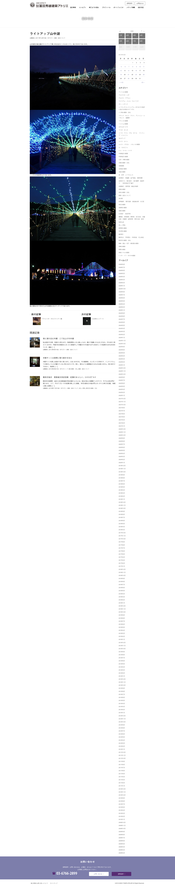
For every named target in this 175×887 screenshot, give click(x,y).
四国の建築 (122, 189)
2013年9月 (122, 688)
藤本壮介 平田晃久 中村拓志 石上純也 (131, 237)
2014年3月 (122, 670)
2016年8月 (122, 581)
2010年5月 (122, 807)
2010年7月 (122, 804)
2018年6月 (122, 520)
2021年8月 (122, 408)
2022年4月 (122, 389)
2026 (132, 31)
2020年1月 (122, 462)
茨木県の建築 (123, 231)
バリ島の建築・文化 (72, 368)
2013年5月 (122, 700)
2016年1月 (122, 603)
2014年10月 (122, 649)
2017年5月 (122, 554)
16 (136, 70)
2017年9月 (122, 542)
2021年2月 (122, 423)
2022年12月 (122, 368)
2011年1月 (122, 786)
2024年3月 (122, 331)
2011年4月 (122, 777)
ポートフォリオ (118, 7)
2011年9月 (122, 761)
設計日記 (141, 7)
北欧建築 (121, 166)
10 (140, 67)
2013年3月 (122, 706)
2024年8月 (122, 316)
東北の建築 (122, 204)
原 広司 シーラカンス (126, 175)
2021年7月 (122, 411)
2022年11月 (122, 371)
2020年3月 (122, 456)
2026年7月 (122, 267)
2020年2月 (122, 459)
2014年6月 (122, 661)
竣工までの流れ (94, 7)
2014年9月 (122, 652)
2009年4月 (122, 847)
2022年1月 (122, 395)
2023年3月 (122, 359)
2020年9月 (122, 438)
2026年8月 (122, 264)
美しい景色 (82, 388)
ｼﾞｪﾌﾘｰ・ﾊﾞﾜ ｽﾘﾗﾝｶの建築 (127, 255)
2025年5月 (122, 301)
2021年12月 (122, 398)
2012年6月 (122, 734)
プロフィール (106, 7)
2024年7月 (122, 319)
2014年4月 (122, 667)
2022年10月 (122, 374)
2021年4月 (122, 420)
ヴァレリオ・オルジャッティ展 (52, 318)
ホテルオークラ (123, 127)
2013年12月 (122, 679)
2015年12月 (122, 606)
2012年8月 (122, 728)
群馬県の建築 (123, 228)
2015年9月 (122, 615)
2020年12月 (122, 429)
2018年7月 (122, 517)
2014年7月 (122, 658)
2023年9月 (122, 347)
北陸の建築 (122, 172)
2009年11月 (122, 825)
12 (121, 70)
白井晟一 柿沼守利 (125, 214)
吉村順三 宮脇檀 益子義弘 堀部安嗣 (130, 178)
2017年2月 (122, 563)
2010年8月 (122, 801)
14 (128, 70)
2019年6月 (122, 484)
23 (136, 74)
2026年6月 (122, 270)
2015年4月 (122, 630)
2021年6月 (122, 414)
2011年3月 (122, 780)
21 (128, 74)
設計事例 (73, 7)
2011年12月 (122, 752)
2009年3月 (122, 850)
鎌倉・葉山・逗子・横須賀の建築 (128, 243)
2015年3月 (122, 633)
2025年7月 (122, 295)
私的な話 (121, 222)
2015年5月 (122, 627)
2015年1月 (122, 639)
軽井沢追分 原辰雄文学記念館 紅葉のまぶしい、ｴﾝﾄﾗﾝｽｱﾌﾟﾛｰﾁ (69, 377)
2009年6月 (122, 841)
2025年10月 (122, 289)
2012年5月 (122, 737)
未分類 (121, 198)
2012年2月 (122, 746)
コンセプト (82, 7)
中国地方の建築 (123, 153)
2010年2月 (122, 816)
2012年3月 (122, 743)
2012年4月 (122, 740)
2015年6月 (122, 624)
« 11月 (121, 82)
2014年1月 (122, 676)
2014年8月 (122, 655)
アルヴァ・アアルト (125, 98)
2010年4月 (122, 810)
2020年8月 (122, 441)
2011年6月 (122, 770)
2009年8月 (122, 834)
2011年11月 (122, 755)
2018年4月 (122, 527)
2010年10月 (122, 795)
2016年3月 (122, 597)
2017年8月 (122, 545)
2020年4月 (122, 453)
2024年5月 (122, 325)
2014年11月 (122, 645)
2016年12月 (122, 569)
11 (143, 67)
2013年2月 (122, 709)
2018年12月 (122, 502)
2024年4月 (122, 328)
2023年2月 (122, 362)
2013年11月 (122, 682)
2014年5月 (122, 664)
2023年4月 (122, 356)
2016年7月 (122, 584)
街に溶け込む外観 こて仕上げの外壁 (58, 338)
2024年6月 (122, 322)
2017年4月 (122, 557)
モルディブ (122, 138)
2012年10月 (122, 722)
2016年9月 (122, 578)
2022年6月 (122, 383)
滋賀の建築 (122, 211)
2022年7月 (122, 380)
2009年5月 (122, 844)
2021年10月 (122, 405)
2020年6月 (122, 447)
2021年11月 (122, 402)
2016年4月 (122, 594)
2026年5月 (122, 273)
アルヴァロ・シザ (124, 95)
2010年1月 (122, 819)
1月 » (142, 82)
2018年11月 (122, 505)
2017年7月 (122, 548)
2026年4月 (122, 276)
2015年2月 (122, 636)
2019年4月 (122, 490)
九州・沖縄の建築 (124, 159)
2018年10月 (122, 508)
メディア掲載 (130, 7)
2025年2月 (122, 307)
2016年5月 (122, 591)
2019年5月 (122, 487)
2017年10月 (122, 539)
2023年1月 (122, 365)
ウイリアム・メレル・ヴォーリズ (128, 101)
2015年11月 (122, 609)
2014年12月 (122, 642)
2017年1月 (122, 566)
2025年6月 (122, 298)
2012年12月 (122, 716)
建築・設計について (59, 38)
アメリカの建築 (123, 92)
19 (121, 74)
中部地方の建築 (123, 156)
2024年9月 (122, 313)
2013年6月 (122, 697)
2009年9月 (122, 831)
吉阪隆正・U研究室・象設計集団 (128, 186)
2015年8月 (122, 618)
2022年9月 (122, 377)
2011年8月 (122, 764)
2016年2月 (122, 600)
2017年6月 (122, 551)
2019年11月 (122, 469)
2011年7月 (122, 767)
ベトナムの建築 (123, 124)
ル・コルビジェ (123, 147)
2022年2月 (122, 392)
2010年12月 (122, 789)
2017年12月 (122, 533)
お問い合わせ (98, 874)
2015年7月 (122, 621)
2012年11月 (122, 719)
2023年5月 (122, 353)
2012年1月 (122, 749)
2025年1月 (122, 310)
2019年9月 (122, 475)
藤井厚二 (121, 234)
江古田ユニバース (98, 318)
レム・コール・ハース (125, 150)
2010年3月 (122, 813)
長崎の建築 (122, 246)
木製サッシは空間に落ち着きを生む (57, 358)
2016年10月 (122, 575)
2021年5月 (122, 417)
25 (143, 74)
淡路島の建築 (123, 207)
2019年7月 (122, 481)
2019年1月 (122, 499)
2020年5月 (122, 450)
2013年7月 (122, 694)
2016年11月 (122, 572)
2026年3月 (122, 280)
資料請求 (129, 3)
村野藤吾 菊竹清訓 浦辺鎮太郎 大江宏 (131, 201)
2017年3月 (122, 560)
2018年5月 (122, 523)
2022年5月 (122, 386)
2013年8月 (122, 691)
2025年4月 (122, 304)
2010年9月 (122, 798)
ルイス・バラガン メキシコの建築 (129, 144)
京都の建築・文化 (124, 163)
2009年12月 (122, 822)
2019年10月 (122, 472)
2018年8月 (122, 514)
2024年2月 (122, 334)
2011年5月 (122, 774)
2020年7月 (122, 444)
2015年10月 (122, 612)
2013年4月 (122, 703)
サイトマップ (53, 883)
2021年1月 (122, 426)
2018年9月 (122, 511)
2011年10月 (122, 758)
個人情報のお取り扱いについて (39, 883)
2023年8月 (122, 350)
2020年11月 (122, 432)
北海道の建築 (123, 169)
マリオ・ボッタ (123, 130)
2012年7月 (122, 731)
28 (128, 78)
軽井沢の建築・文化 (91, 388)
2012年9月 (122, 725)
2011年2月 (122, 783)
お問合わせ (140, 3)
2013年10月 (122, 685)
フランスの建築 (123, 121)
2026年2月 (122, 283)
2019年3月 (122, 493)
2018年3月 (122, 530)
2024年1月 (122, 337)
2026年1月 (122, 286)
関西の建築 (122, 249)
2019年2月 (122, 496)
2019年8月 (122, 478)
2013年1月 (122, 712)
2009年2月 (122, 853)
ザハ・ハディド (123, 104)
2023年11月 (122, 340)
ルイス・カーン (123, 141)
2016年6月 (122, 587)
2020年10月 (122, 435)
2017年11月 (122, 536)
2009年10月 (122, 828)
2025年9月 (122, 292)
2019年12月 (122, 465)
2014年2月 (122, 673)
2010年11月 (122, 792)
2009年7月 (122, 838)
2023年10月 (122, 343)
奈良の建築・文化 (124, 192)
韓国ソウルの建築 (124, 252)
